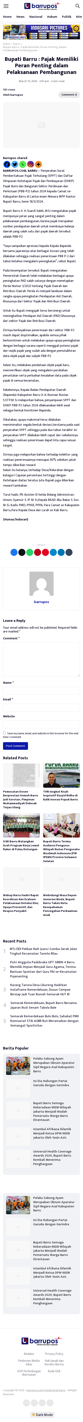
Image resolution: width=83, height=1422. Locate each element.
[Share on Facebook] (14, 552)
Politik (66, 17)
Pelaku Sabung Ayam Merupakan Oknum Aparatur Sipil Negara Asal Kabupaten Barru (54, 1065)
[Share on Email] (37, 552)
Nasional (35, 17)
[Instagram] (30, 164)
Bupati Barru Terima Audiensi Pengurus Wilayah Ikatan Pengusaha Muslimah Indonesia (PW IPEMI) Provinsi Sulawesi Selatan (61, 851)
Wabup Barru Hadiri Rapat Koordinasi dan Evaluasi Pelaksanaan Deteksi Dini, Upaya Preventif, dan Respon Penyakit (21, 903)
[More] (38, 164)
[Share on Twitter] (21, 552)
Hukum (52, 17)
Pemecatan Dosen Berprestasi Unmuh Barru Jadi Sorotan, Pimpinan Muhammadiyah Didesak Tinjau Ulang (20, 799)
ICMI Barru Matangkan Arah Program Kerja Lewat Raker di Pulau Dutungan (21, 845)
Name (8, 683)
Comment (11, 638)
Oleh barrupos (13, 94)
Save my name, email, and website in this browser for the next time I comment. (41, 735)
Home (7, 17)
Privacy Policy (54, 1353)
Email (8, 699)
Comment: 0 (69, 94)
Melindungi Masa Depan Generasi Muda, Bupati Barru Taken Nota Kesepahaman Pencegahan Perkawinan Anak (60, 905)
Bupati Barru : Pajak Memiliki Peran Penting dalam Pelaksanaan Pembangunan (41, 65)
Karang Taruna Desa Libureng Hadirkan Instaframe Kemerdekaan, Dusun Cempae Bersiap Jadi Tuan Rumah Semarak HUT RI (40, 990)
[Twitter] (14, 164)
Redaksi (29, 1353)
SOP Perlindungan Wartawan (29, 1373)
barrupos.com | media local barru (46, 1390)
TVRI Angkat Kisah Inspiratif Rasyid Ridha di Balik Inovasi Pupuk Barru (60, 795)
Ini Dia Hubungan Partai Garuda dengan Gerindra (51, 1083)
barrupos (41, 602)
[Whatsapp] (22, 164)
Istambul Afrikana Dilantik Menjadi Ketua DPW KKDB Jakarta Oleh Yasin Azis (52, 1133)
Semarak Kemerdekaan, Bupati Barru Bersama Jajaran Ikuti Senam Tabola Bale (43, 1005)
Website (9, 716)
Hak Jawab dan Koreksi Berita (54, 1362)
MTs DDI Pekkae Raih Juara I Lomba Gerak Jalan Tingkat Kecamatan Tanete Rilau (43, 951)
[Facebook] (6, 164)
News (21, 17)
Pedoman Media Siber (29, 1362)
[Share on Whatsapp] (29, 552)
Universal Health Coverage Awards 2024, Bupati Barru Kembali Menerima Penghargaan (52, 1158)
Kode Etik (54, 1371)
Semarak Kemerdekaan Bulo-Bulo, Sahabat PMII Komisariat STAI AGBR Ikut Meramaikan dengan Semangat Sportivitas (44, 1021)
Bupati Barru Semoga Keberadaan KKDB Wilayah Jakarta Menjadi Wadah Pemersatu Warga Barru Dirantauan (52, 1112)
